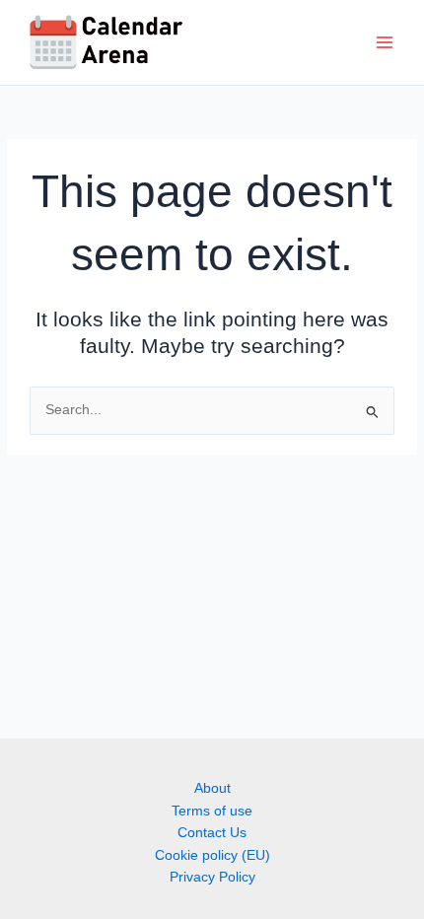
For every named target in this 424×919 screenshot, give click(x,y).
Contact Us (212, 832)
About (212, 788)
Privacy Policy (212, 877)
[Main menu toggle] (385, 43)
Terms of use (212, 811)
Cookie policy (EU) (212, 855)
